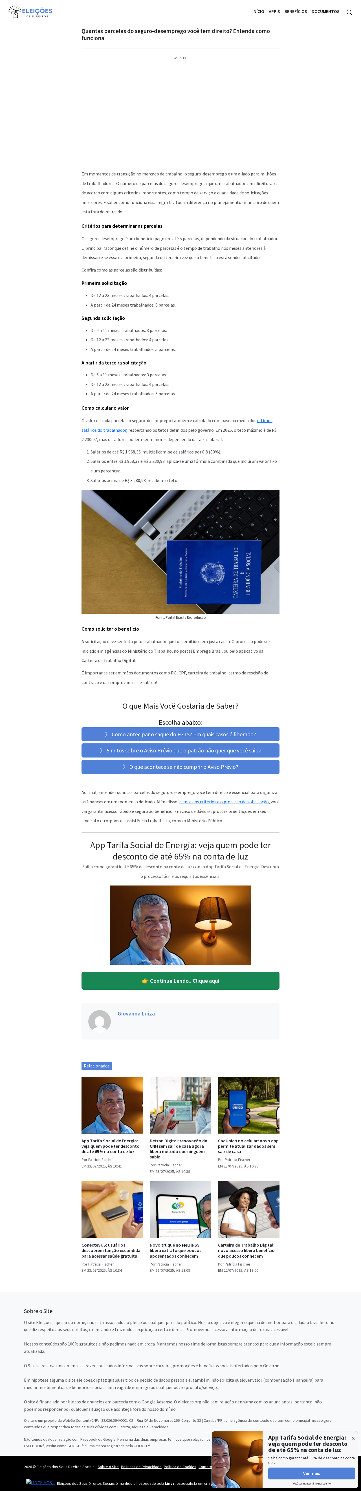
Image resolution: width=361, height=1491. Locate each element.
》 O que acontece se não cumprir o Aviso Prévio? (180, 766)
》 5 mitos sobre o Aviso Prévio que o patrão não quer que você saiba (180, 750)
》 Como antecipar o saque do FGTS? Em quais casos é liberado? (180, 734)
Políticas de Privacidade (141, 1466)
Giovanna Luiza (136, 1013)
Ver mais (311, 1473)
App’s (274, 11)
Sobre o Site (108, 1466)
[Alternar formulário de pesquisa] (349, 11)
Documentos (326, 11)
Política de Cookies (180, 1466)
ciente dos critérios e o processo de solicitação (224, 801)
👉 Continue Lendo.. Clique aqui (180, 980)
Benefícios (296, 11)
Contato (205, 1466)
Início (258, 11)
